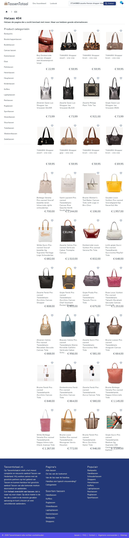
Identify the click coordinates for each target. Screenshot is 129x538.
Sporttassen (9, 111)
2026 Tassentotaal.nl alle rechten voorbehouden (24, 535)
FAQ (84, 535)
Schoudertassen (94, 476)
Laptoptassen (9, 95)
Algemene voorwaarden (108, 535)
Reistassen (8, 100)
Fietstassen (8, 67)
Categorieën (51, 484)
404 (15, 11)
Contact (92, 535)
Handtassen (51, 495)
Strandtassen (9, 117)
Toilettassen (9, 128)
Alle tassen (51, 470)
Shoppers (50, 521)
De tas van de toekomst (56, 473)
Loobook (53, 3)
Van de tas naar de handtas (57, 477)
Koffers (7, 89)
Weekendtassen (10, 133)
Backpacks (8, 34)
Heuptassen (9, 78)
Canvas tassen (10, 50)
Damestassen (9, 56)
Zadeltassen (9, 139)
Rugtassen (8, 106)
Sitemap (123, 535)
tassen (77, 535)
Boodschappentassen (12, 39)
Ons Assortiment (39, 3)
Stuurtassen (9, 122)
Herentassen (9, 72)
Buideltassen (9, 45)
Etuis (6, 61)
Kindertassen (9, 83)
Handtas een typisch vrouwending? (61, 481)
